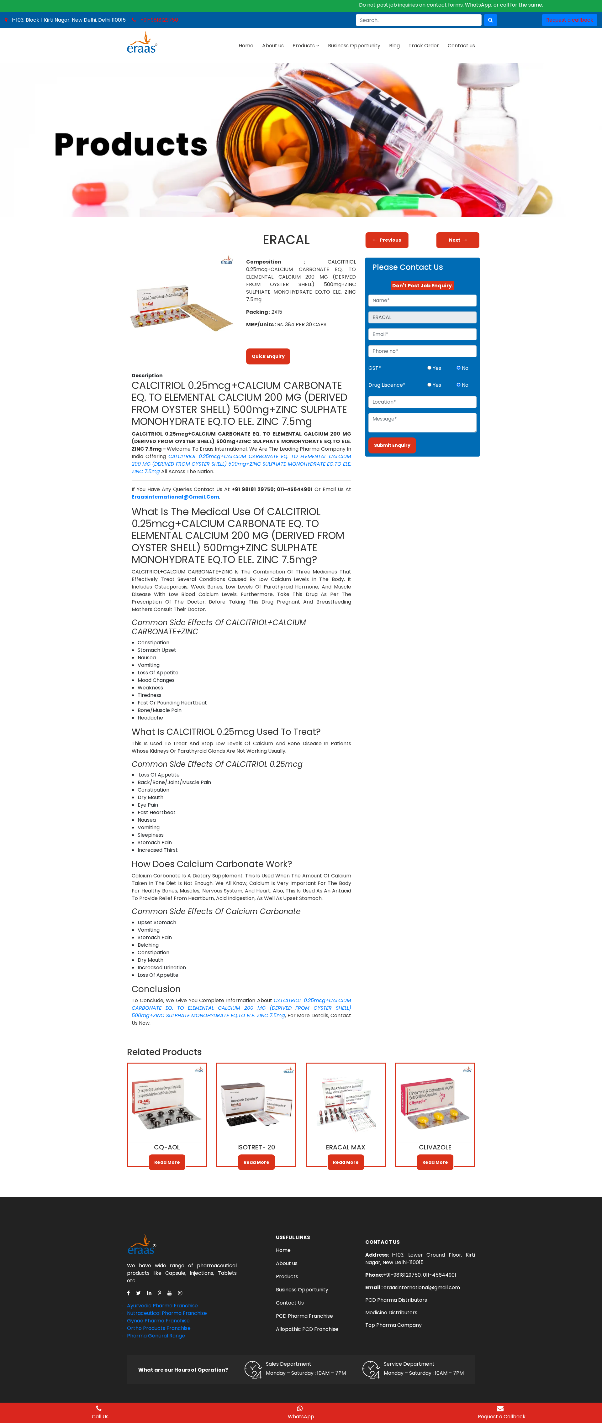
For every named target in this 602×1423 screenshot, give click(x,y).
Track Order (424, 45)
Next (455, 240)
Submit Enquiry (392, 445)
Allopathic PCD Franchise (307, 1329)
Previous (390, 240)
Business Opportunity (354, 45)
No (464, 368)
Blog (394, 45)
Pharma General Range (156, 1335)
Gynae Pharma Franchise (158, 1320)
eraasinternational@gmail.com (421, 1287)
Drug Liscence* (386, 385)
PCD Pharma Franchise (304, 1316)
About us (273, 45)
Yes (436, 368)
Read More (167, 1162)
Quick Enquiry (268, 356)
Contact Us (290, 1302)
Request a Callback (501, 1416)
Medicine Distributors (391, 1312)
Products (304, 45)
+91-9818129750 (159, 20)
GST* (374, 368)
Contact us (461, 45)
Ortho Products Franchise (159, 1328)
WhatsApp (301, 1416)
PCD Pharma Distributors (396, 1300)
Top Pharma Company (393, 1325)
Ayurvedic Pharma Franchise (162, 1305)
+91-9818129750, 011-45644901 (419, 1275)
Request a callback (569, 20)
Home (246, 45)
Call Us (100, 1416)
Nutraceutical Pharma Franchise (167, 1313)
